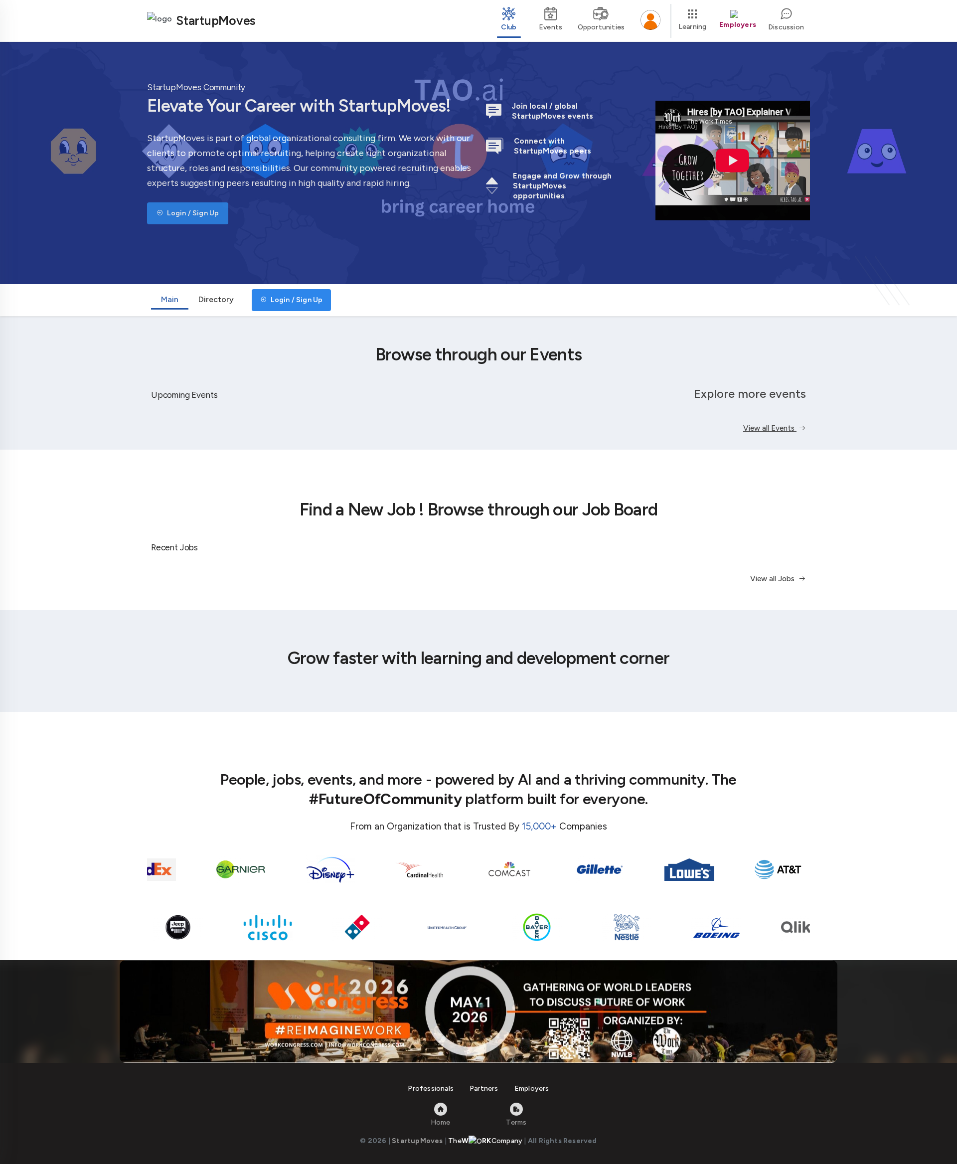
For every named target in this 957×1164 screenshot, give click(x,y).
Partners (484, 1088)
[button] (650, 21)
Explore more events (750, 393)
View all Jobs (773, 578)
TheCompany (485, 1141)
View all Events (770, 428)
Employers (531, 1088)
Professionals (431, 1088)
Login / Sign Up (192, 213)
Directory (216, 299)
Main (169, 299)
